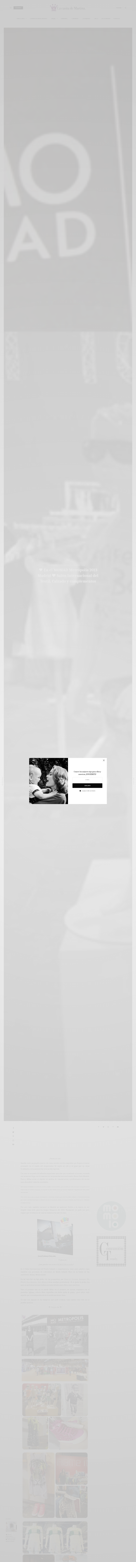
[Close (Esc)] (104, 761)
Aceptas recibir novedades (88, 790)
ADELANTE (87, 785)
